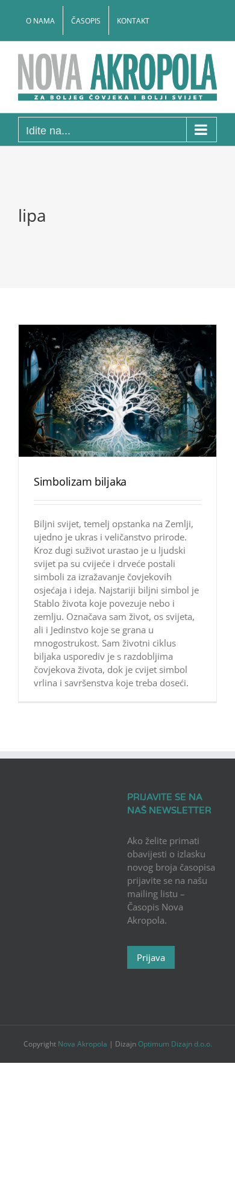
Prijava (151, 957)
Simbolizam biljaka (80, 481)
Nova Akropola (83, 1044)
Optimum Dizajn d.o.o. (175, 1044)
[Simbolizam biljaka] (117, 391)
